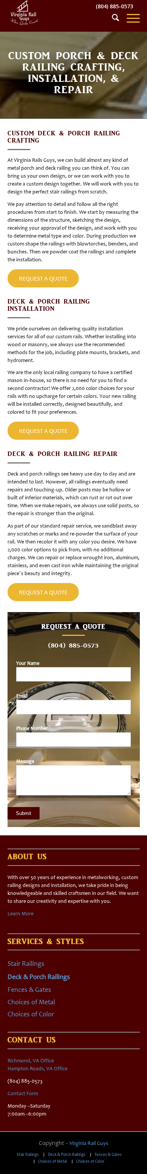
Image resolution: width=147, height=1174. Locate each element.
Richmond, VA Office (31, 1060)
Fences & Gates (29, 989)
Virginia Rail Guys (88, 1143)
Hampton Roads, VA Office (37, 1068)
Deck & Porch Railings (39, 977)
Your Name (28, 663)
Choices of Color (31, 1014)
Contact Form (23, 1093)
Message (25, 761)
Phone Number (32, 728)
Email (22, 696)
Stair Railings (26, 963)
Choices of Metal (31, 1002)
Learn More (21, 913)
